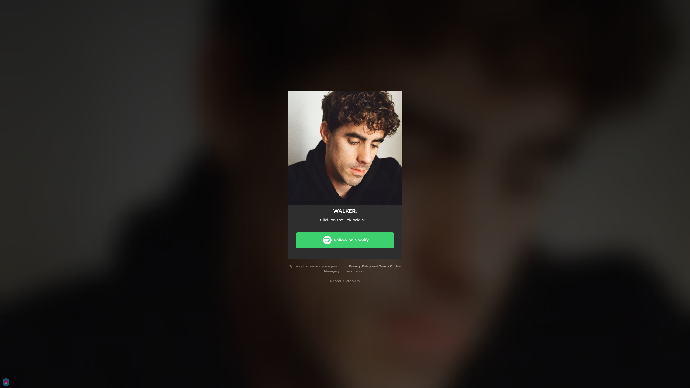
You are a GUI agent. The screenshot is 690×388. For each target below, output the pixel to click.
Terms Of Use (390, 266)
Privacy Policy (360, 266)
